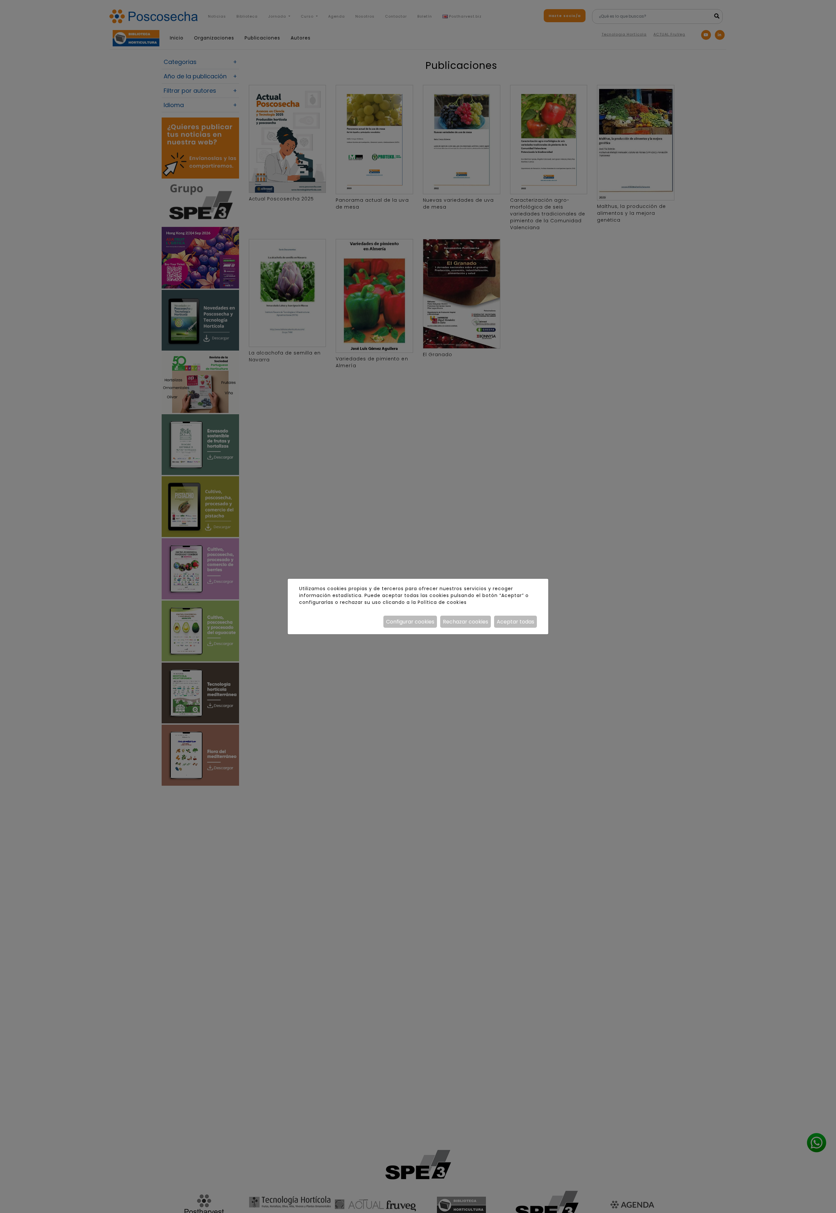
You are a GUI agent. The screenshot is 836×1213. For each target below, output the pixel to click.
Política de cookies (442, 602)
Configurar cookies (410, 621)
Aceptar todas (515, 621)
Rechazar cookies (465, 621)
